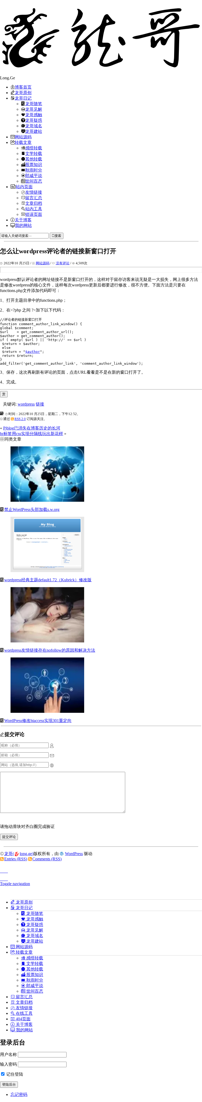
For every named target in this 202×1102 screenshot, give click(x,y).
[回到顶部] (101, 870)
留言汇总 (33, 198)
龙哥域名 (33, 126)
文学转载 (33, 153)
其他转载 (33, 159)
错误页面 (33, 214)
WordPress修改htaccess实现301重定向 (38, 720)
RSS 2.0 (20, 419)
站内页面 (24, 186)
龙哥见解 (33, 109)
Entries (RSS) (15, 859)
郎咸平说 (33, 175)
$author (32, 352)
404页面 (23, 1019)
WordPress (74, 853)
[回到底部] (101, 877)
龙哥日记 (23, 98)
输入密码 (8, 1064)
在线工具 (24, 1013)
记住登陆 (14, 1074)
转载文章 (23, 142)
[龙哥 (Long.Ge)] (101, 38)
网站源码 (23, 137)
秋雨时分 (33, 170)
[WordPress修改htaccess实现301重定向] (47, 711)
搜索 (57, 236)
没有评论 (62, 263)
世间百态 (33, 181)
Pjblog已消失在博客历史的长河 (31, 428)
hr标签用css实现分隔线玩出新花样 (31, 433)
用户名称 (8, 1054)
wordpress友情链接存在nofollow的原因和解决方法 (49, 650)
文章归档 (33, 203)
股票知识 (33, 164)
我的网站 (23, 225)
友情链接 (33, 192)
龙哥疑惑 (33, 120)
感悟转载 (33, 148)
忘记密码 (19, 1094)
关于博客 (23, 220)
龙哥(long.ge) (18, 853)
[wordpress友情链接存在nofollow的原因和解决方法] (47, 641)
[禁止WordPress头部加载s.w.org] (47, 500)
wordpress (26, 404)
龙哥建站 (33, 131)
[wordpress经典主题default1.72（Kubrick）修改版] (47, 570)
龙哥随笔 (33, 103)
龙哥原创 (23, 92)
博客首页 (23, 87)
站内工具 (33, 209)
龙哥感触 (33, 115)
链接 (40, 404)
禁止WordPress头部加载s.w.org (31, 509)
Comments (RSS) (47, 859)
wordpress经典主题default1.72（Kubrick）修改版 (48, 580)
